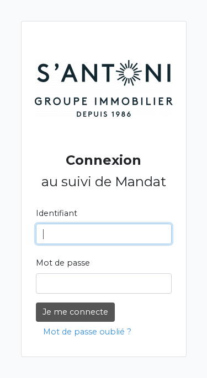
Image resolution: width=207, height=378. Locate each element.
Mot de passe (63, 263)
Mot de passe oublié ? (87, 332)
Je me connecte (75, 312)
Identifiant (56, 213)
